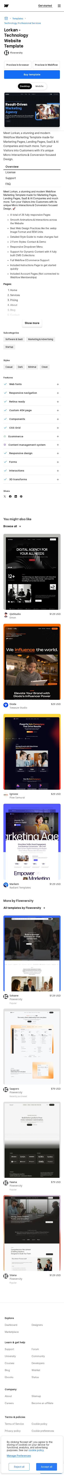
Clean (45, 367)
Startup (9, 347)
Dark (20, 367)
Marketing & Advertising (40, 339)
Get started (45, 5)
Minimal (32, 367)
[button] (59, 5)
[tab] (32, 167)
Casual (8, 367)
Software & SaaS (14, 339)
